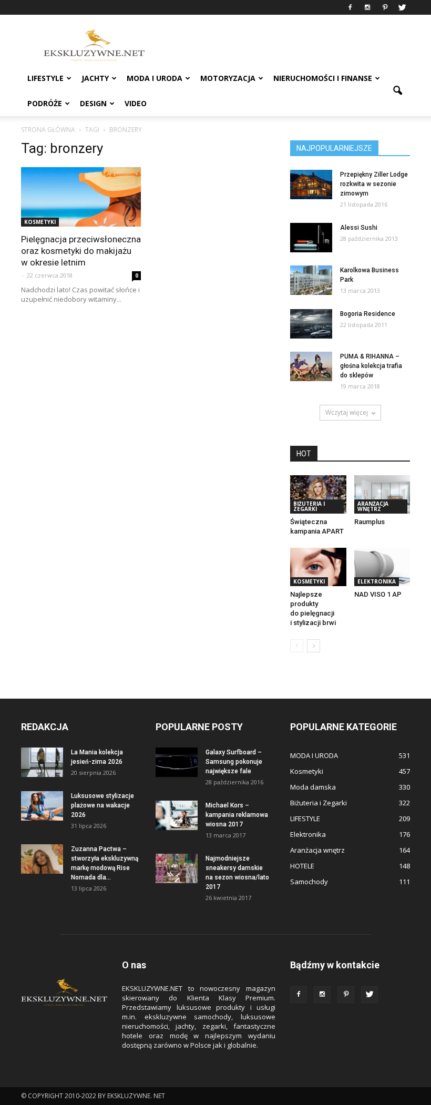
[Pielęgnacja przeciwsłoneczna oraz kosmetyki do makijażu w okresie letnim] (81, 197)
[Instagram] (367, 7)
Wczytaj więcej (346, 412)
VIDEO (136, 103)
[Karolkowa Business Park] (311, 280)
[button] (397, 91)
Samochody (309, 881)
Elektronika (376, 581)
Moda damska (313, 787)
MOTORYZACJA (227, 78)
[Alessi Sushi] (311, 237)
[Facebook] (350, 7)
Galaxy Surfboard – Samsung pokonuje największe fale (234, 762)
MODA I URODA (154, 78)
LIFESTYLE (45, 78)
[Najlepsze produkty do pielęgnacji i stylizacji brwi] (318, 567)
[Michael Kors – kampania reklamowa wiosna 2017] (177, 815)
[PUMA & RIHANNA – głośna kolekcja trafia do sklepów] (311, 366)
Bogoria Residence (367, 314)
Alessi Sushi (358, 227)
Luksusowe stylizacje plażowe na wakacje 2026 (102, 805)
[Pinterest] (385, 7)
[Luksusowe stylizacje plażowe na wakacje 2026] (42, 806)
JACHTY (95, 78)
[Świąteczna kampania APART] (318, 494)
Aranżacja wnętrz (372, 506)
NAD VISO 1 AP (378, 594)
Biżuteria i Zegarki (309, 506)
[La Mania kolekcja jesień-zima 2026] (42, 762)
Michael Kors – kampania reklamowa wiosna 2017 (237, 815)
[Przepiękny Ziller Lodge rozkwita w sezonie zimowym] (311, 184)
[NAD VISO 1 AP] (382, 567)
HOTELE (302, 866)
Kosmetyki (40, 222)
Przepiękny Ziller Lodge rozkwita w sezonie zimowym (374, 184)
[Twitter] (402, 7)
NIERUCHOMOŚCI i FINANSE (322, 78)
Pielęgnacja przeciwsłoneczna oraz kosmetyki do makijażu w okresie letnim (81, 251)
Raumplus (369, 522)
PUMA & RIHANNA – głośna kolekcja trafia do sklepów (371, 366)
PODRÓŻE (44, 103)
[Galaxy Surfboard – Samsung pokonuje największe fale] (177, 762)
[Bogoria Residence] (311, 324)
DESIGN (93, 103)
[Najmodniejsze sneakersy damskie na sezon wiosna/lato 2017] (177, 868)
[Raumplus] (382, 494)
